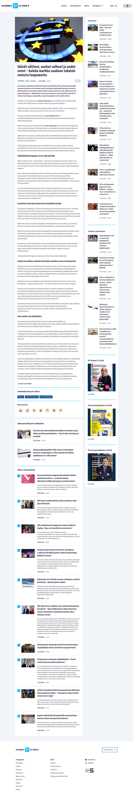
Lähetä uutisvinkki (56, 773)
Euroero (20, 397)
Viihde (18, 789)
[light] (130, 6)
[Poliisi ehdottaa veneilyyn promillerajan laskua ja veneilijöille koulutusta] (93, 134)
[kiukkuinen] (40, 410)
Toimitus (53, 769)
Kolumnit (19, 786)
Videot (86, 6)
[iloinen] (27, 410)
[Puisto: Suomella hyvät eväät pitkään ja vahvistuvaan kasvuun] (93, 174)
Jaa (76, 81)
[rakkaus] (54, 410)
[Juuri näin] (20, 410)
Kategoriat (96, 6)
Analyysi (33, 81)
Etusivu (64, 6)
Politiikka (20, 81)
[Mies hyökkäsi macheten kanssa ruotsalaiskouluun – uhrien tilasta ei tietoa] (93, 50)
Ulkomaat (19, 773)
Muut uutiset (20, 776)
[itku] (34, 410)
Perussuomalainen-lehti (59, 776)
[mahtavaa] (47, 410)
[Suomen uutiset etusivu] (12, 5)
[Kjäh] (60, 410)
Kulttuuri (19, 779)
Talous (27, 81)
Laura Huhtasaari (46, 397)
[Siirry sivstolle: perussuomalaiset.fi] (101, 770)
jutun (53, 101)
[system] (127, 6)
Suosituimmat (75, 6)
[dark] (125, 6)
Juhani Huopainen (32, 397)
